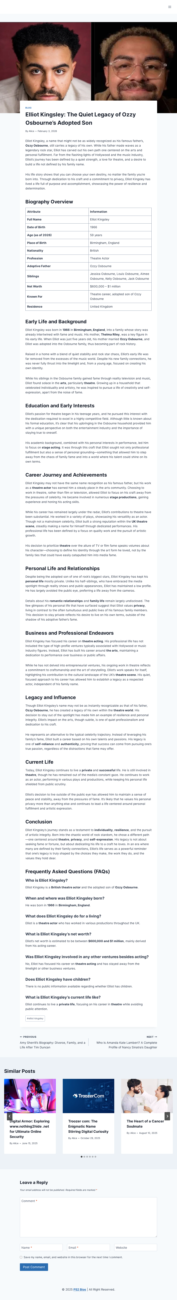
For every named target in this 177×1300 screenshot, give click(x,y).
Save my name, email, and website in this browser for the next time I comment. (73, 1257)
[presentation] (30, 1096)
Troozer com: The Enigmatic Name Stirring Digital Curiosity (88, 1126)
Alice (31, 131)
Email (73, 1247)
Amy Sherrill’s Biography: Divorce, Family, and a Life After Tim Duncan (52, 1042)
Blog (28, 107)
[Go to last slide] (9, 1116)
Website (121, 1247)
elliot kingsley (35, 1018)
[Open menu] (169, 6)
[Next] (167, 1116)
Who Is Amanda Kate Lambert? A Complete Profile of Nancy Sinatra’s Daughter (126, 1042)
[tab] (81, 1157)
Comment (29, 1201)
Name (26, 1247)
